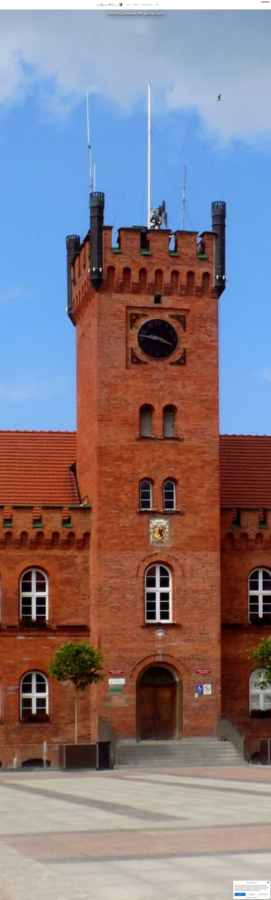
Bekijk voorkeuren (263, 894)
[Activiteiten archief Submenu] (152, 5)
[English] (263, 2)
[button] (268, 882)
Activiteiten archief (146, 4)
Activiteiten (135, 4)
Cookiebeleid (248, 897)
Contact (157, 4)
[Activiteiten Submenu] (139, 5)
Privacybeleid (254, 897)
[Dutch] (262, 2)
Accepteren (240, 894)
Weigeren (251, 894)
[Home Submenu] (130, 5)
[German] (267, 2)
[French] (265, 2)
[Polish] (269, 2)
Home (127, 4)
